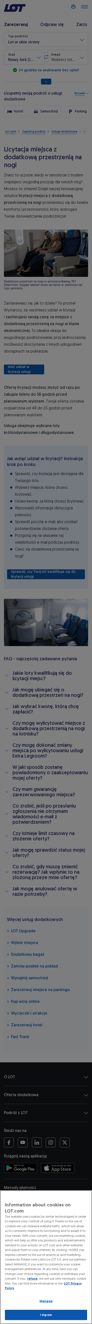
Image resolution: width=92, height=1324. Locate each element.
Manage (46, 1301)
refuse (32, 1278)
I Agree (46, 1315)
